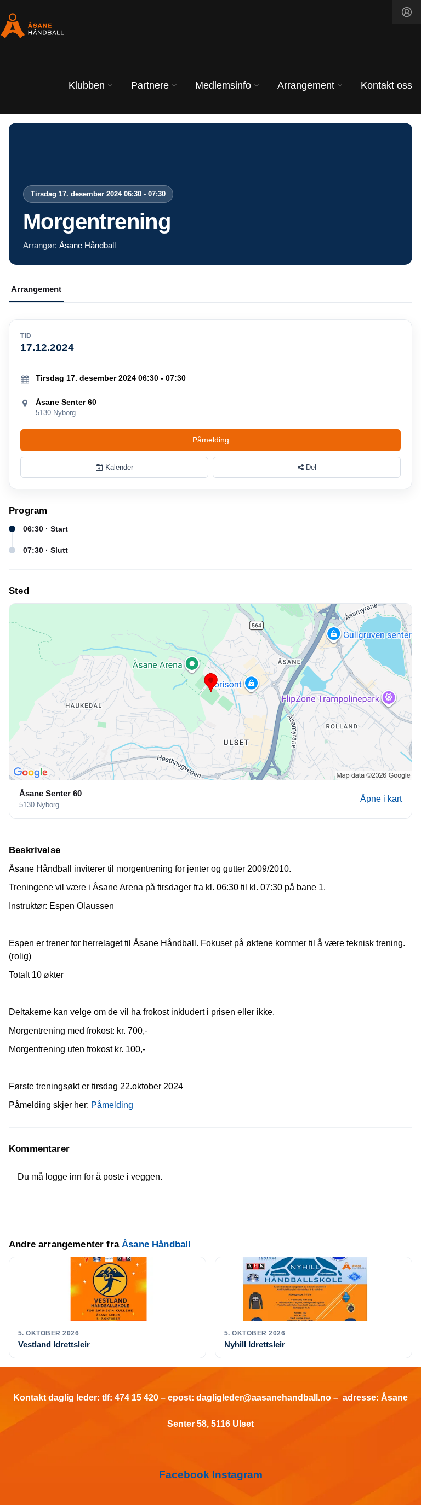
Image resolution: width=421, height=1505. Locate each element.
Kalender (118, 467)
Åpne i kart (381, 798)
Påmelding (210, 439)
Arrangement (36, 289)
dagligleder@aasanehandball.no (263, 1397)
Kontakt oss (386, 85)
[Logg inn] (407, 12)
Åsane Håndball (87, 245)
